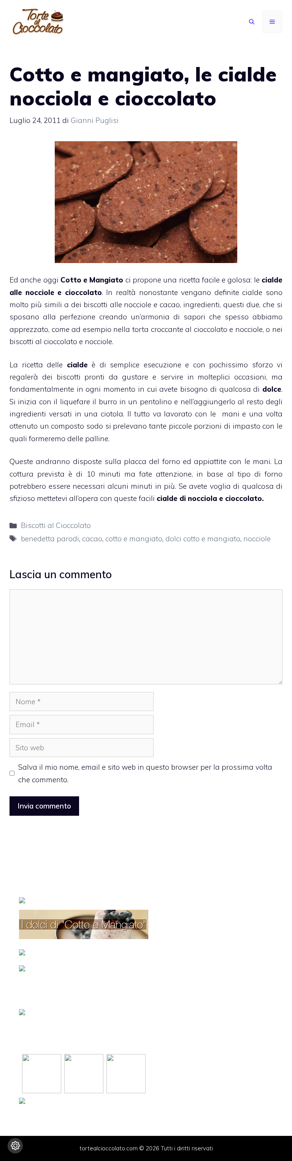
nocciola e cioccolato (225, 498)
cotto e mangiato (133, 538)
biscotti (69, 376)
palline (96, 438)
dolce (271, 389)
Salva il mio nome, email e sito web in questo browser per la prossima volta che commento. (145, 773)
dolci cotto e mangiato (202, 538)
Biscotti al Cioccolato (56, 525)
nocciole (257, 538)
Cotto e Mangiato (92, 279)
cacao (92, 538)
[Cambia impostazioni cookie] (15, 1145)
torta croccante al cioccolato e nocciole (196, 329)
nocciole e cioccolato (63, 292)
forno (171, 461)
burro (109, 401)
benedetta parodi (50, 538)
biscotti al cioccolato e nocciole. (61, 341)
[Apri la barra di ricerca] (251, 21)
